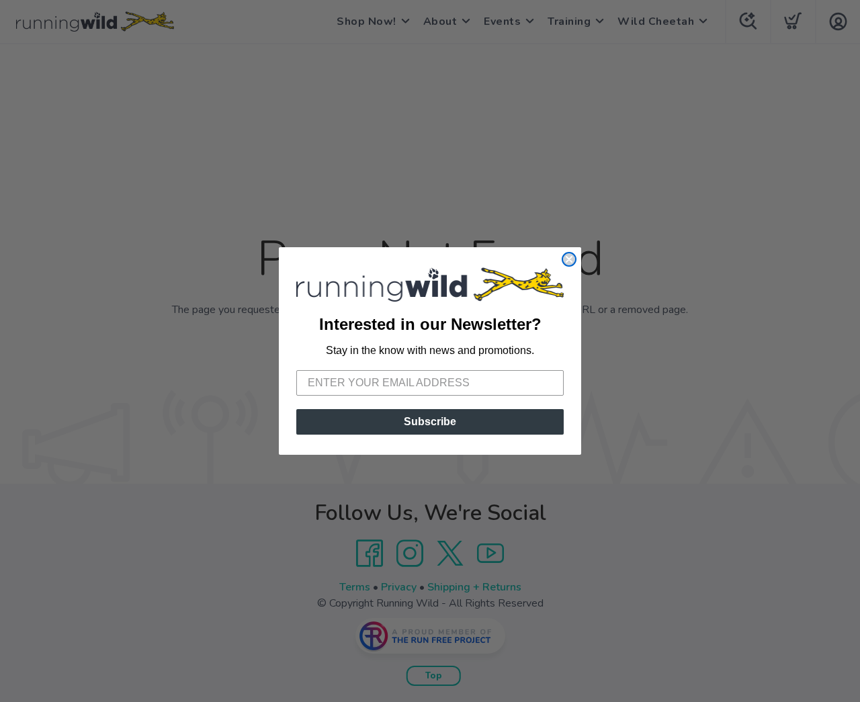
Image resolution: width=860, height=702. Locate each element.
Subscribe (430, 421)
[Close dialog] (569, 259)
